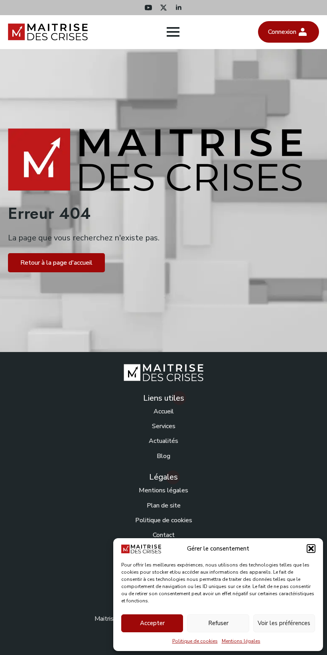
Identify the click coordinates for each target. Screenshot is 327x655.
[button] (311, 549)
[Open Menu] (173, 32)
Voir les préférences (284, 623)
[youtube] (148, 7)
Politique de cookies (195, 641)
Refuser (218, 623)
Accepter (152, 623)
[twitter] (163, 7)
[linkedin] (178, 7)
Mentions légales (241, 641)
